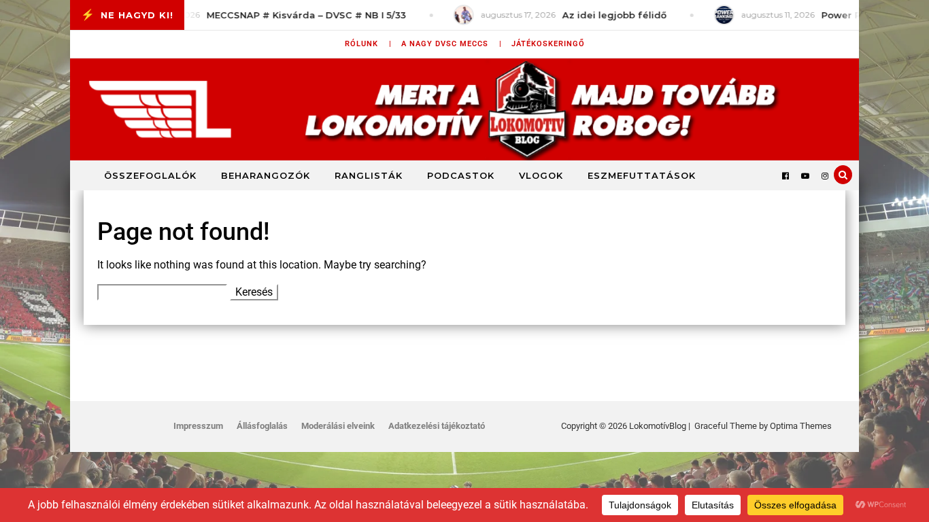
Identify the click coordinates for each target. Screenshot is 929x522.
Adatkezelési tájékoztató (436, 426)
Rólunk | (368, 43)
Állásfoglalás (262, 426)
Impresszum (198, 426)
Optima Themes (801, 426)
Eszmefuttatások (642, 175)
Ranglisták (369, 175)
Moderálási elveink (338, 426)
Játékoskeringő (548, 43)
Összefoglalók (150, 175)
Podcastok (460, 175)
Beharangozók (265, 175)
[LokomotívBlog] (464, 109)
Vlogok (541, 175)
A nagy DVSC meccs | (451, 43)
